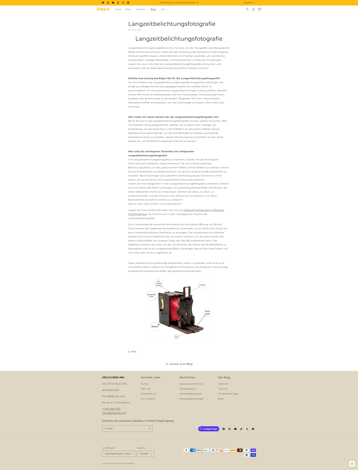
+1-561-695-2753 (111, 409)
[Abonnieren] (149, 428)
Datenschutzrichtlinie (191, 384)
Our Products (148, 398)
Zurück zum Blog (181, 364)
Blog (220, 398)
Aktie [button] (133, 351)
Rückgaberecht (188, 389)
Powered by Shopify (125, 464)
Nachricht (223, 384)
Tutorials (223, 389)
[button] (128, 9)
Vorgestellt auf (148, 393)
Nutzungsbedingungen (192, 398)
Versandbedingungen (191, 393)
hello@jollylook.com (114, 413)
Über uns (145, 389)
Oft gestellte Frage (228, 393)
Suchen (145, 384)
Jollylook (113, 464)
